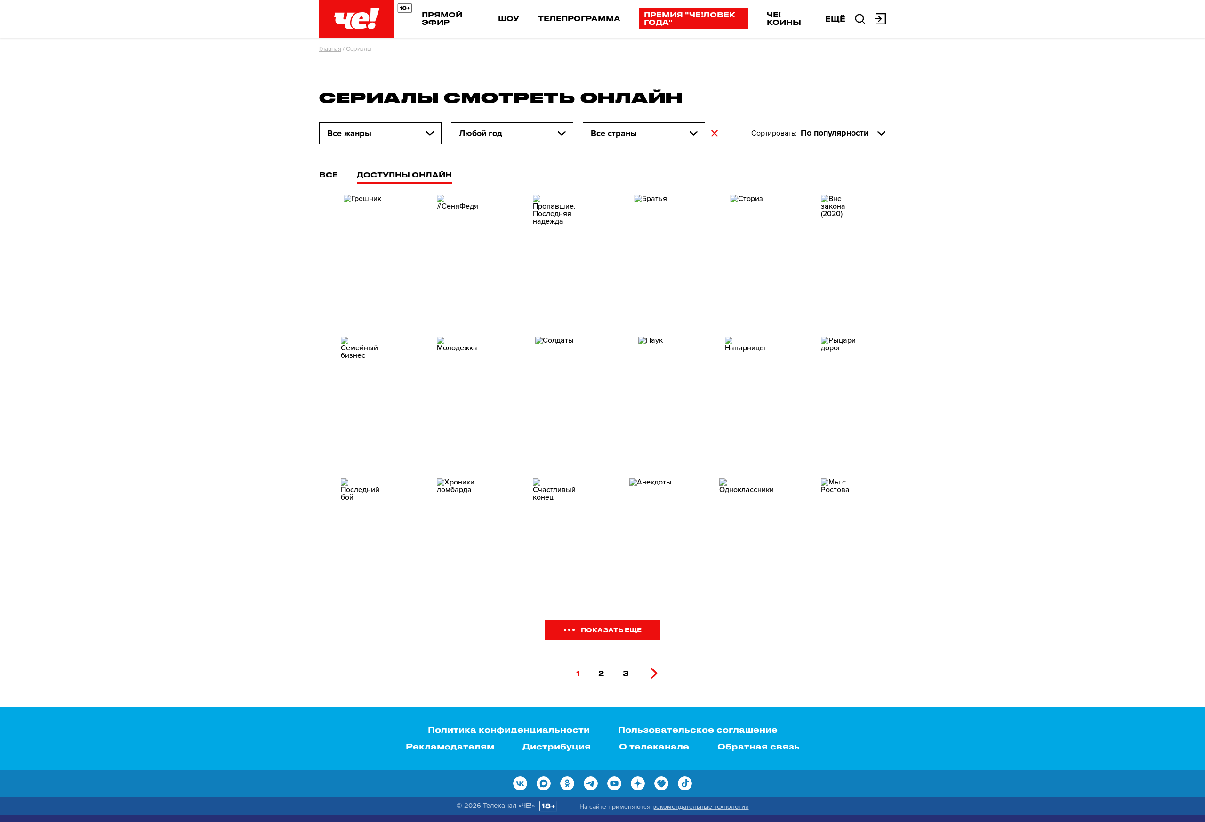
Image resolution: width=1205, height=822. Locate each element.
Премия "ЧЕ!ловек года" (689, 18)
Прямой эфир (442, 18)
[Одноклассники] (746, 539)
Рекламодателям (450, 746)
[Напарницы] (746, 398)
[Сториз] (746, 256)
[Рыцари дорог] (842, 398)
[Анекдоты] (650, 539)
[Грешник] (362, 256)
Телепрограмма (579, 18)
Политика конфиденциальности (509, 729)
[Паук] (650, 398)
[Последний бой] (362, 539)
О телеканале (654, 746)
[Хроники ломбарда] (458, 539)
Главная (330, 49)
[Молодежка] (458, 398)
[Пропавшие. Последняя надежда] (554, 256)
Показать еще (611, 629)
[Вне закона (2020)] (842, 256)
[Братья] (650, 256)
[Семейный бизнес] (362, 398)
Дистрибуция (556, 746)
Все (328, 174)
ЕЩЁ (835, 19)
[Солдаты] (554, 398)
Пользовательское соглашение (698, 729)
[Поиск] (860, 18)
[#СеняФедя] (458, 256)
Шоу (508, 18)
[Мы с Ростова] (842, 539)
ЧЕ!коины (784, 18)
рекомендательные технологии (700, 807)
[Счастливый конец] (554, 539)
